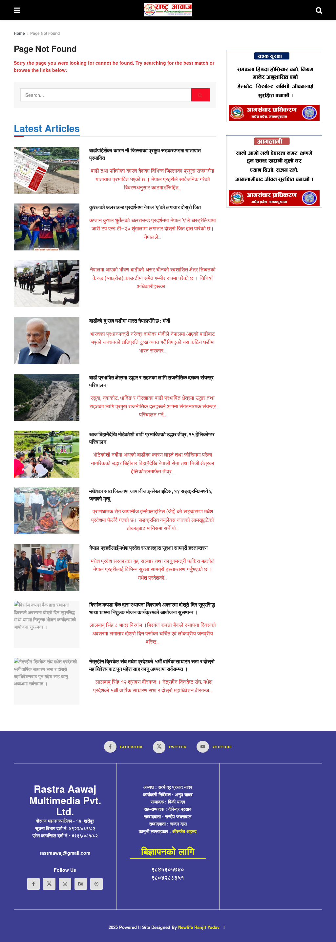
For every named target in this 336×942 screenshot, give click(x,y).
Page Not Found (45, 33)
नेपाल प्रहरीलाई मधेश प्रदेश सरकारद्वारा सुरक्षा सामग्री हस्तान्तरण (148, 547)
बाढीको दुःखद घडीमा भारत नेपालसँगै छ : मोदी (129, 320)
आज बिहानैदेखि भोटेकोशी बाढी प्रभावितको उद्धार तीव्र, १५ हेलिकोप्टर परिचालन (152, 437)
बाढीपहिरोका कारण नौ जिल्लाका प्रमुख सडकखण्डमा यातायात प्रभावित (145, 153)
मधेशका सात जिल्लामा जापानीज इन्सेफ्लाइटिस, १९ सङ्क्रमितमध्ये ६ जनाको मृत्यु (150, 494)
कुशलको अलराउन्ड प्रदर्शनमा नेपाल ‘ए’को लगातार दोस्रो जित (145, 207)
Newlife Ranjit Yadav (199, 927)
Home (19, 33)
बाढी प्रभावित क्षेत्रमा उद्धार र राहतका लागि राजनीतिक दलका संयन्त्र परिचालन (151, 381)
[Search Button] (200, 94)
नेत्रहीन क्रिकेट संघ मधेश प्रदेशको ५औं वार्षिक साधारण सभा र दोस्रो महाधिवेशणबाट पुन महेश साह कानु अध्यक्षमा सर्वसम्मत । (151, 664)
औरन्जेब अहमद (184, 831)
